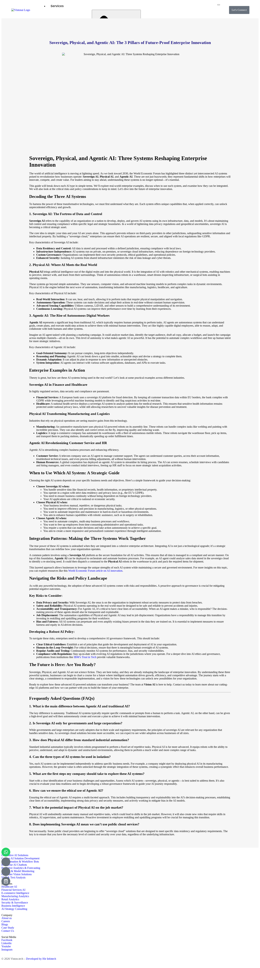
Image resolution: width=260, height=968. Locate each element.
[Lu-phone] (5, 871)
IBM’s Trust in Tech (85, 657)
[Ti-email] (5, 861)
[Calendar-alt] (5, 881)
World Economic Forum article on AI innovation (95, 570)
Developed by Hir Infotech (41, 958)
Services (57, 6)
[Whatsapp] (5, 852)
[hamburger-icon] (218, 4)
